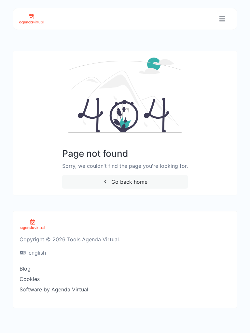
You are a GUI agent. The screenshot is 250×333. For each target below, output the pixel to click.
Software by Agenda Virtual (54, 289)
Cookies (30, 279)
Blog (25, 268)
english (36, 252)
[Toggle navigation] (222, 19)
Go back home (128, 182)
